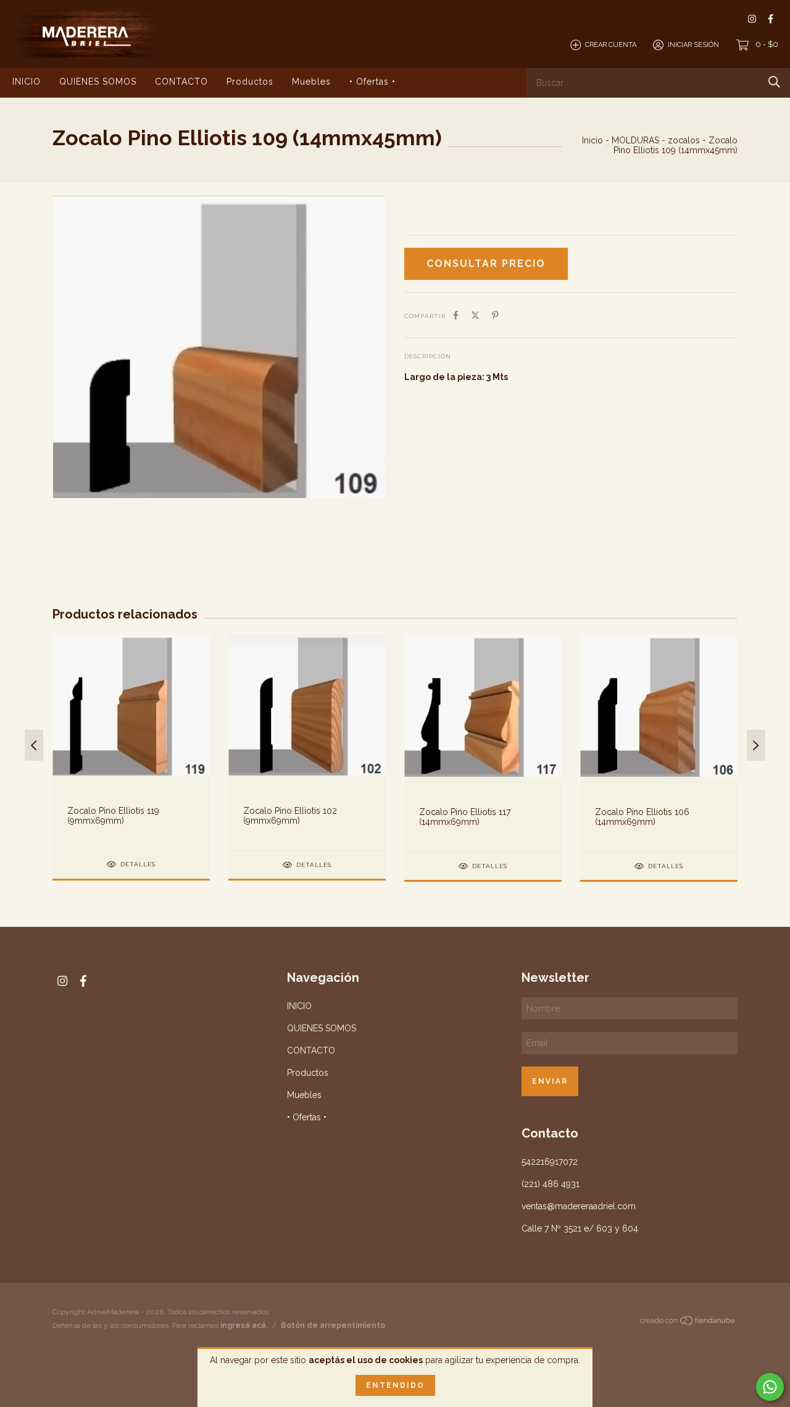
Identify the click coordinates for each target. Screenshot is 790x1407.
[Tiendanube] (688, 1323)
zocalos (684, 140)
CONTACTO (181, 82)
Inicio (592, 140)
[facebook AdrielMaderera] (770, 18)
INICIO (26, 82)
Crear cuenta (610, 45)
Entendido (395, 1385)
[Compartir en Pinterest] (495, 315)
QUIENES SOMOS (97, 82)
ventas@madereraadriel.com (579, 1206)
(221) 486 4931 (551, 1184)
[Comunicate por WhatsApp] (770, 1387)
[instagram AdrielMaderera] (752, 18)
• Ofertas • (372, 82)
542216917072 (550, 1162)
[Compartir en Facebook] (456, 315)
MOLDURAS (635, 140)
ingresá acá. (244, 1325)
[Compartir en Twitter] (475, 315)
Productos (250, 82)
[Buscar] (774, 82)
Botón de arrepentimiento (333, 1325)
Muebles (311, 82)
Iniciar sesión (693, 45)
